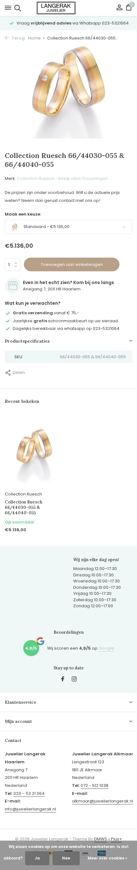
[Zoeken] (16, 8)
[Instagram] (74, 679)
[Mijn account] (119, 8)
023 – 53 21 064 (29, 793)
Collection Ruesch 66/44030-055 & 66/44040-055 (23, 508)
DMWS (100, 839)
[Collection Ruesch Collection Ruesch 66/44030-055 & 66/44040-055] (34, 451)
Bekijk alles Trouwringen (83, 178)
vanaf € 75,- (46, 313)
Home (34, 38)
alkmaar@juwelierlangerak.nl (102, 801)
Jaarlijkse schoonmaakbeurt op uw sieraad (65, 321)
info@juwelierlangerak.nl (30, 809)
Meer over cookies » (107, 858)
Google (106, 648)
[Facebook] (62, 679)
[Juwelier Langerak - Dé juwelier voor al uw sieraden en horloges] (68, 8)
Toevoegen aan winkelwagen (72, 264)
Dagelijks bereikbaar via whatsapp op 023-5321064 (66, 328)
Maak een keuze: (23, 214)
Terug (18, 38)
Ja (37, 858)
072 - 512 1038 (94, 785)
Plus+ (116, 839)
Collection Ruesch (35, 178)
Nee (66, 858)
